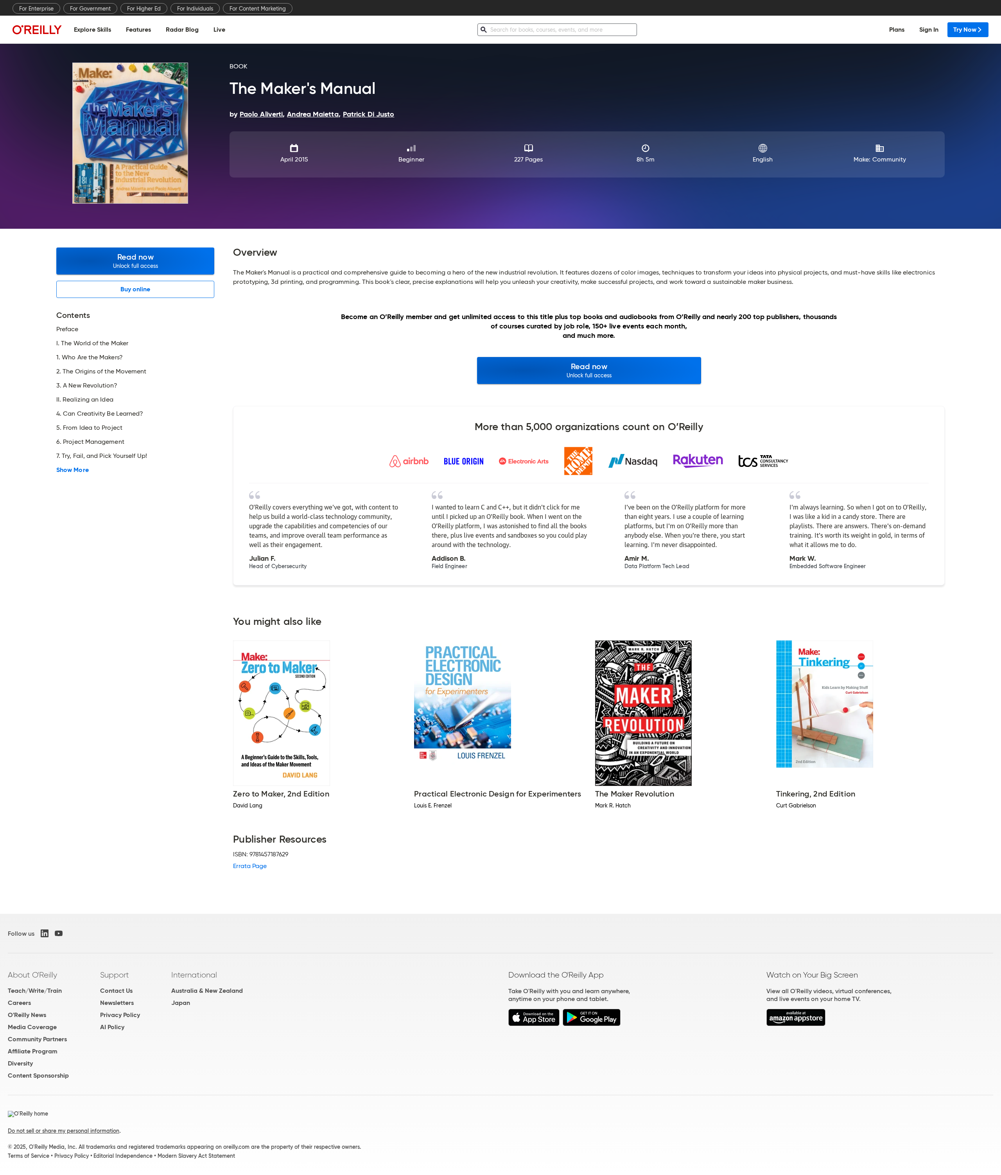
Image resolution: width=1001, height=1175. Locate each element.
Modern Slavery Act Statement (196, 1155)
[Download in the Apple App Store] (534, 1024)
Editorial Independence (122, 1155)
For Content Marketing (258, 8)
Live (219, 29)
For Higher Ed (144, 8)
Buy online (135, 289)
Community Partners (37, 1039)
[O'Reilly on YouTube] (59, 933)
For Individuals (195, 8)
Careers (19, 1003)
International (194, 974)
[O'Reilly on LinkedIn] (44, 933)
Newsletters (117, 1003)
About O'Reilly (32, 974)
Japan (180, 1003)
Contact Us (116, 991)
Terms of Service (28, 1155)
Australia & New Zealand (207, 991)
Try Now (964, 29)
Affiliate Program (32, 1051)
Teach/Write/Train (35, 991)
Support (114, 974)
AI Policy (112, 1027)
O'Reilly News (27, 1015)
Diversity (20, 1063)
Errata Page (250, 866)
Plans (896, 29)
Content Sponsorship (38, 1075)
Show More (72, 470)
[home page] (37, 29)
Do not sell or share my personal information (63, 1130)
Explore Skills (92, 29)
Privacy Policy (120, 1015)
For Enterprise (36, 8)
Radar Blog (182, 29)
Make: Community (880, 159)
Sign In (928, 29)
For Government (90, 8)
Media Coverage (32, 1027)
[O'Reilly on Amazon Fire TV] (795, 1024)
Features (138, 29)
